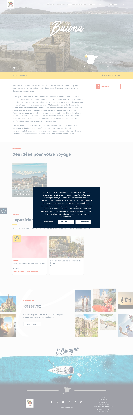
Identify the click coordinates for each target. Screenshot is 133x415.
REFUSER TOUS (66, 222)
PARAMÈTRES (49, 222)
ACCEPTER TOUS (83, 222)
